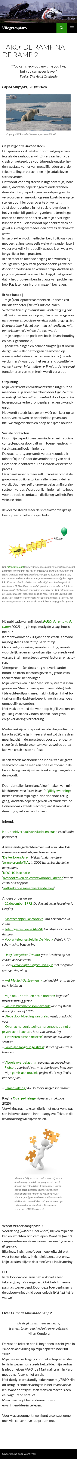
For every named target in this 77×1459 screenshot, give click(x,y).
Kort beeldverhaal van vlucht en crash (29, 831)
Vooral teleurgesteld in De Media (29, 939)
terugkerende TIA (16, 862)
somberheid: (27, 1006)
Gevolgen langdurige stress (24, 1047)
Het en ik (24, 980)
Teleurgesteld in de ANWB (24, 929)
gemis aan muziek (25, 1072)
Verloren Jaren (18, 857)
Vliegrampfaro (14, 27)
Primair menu (72, 28)
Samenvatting (15, 1088)
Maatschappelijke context (24, 919)
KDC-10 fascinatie (16, 872)
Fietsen (9, 1067)
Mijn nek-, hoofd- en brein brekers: (29, 996)
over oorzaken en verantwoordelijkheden (33, 878)
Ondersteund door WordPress (19, 1453)
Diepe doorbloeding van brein (26, 1016)
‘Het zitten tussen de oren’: (24, 1037)
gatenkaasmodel (15, 566)
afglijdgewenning (57, 790)
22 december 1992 (19, 903)
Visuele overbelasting (20, 1062)
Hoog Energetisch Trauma (22, 955)
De (5, 857)
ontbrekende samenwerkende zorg (28, 888)
